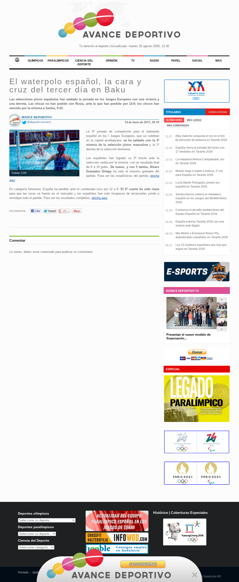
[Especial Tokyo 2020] (117, 530)
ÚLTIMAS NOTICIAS (217, 112)
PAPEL (175, 60)
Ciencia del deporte (84, 62)
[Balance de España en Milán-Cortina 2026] (222, 317)
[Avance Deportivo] (119, 24)
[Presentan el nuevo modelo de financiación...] (222, 309)
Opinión (111, 60)
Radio (154, 60)
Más (218, 60)
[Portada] (17, 59)
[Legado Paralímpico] (196, 421)
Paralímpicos (58, 60)
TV (133, 60)
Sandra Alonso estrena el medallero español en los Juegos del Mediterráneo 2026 (201, 198)
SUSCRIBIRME (143, 564)
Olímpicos (35, 60)
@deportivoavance (39, 122)
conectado (47, 252)
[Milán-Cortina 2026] (196, 452)
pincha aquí (99, 198)
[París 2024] (196, 483)
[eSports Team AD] (196, 280)
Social (197, 60)
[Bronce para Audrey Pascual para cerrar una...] (222, 325)
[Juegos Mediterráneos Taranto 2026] (196, 101)
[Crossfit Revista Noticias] (117, 541)
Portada (23, 572)
